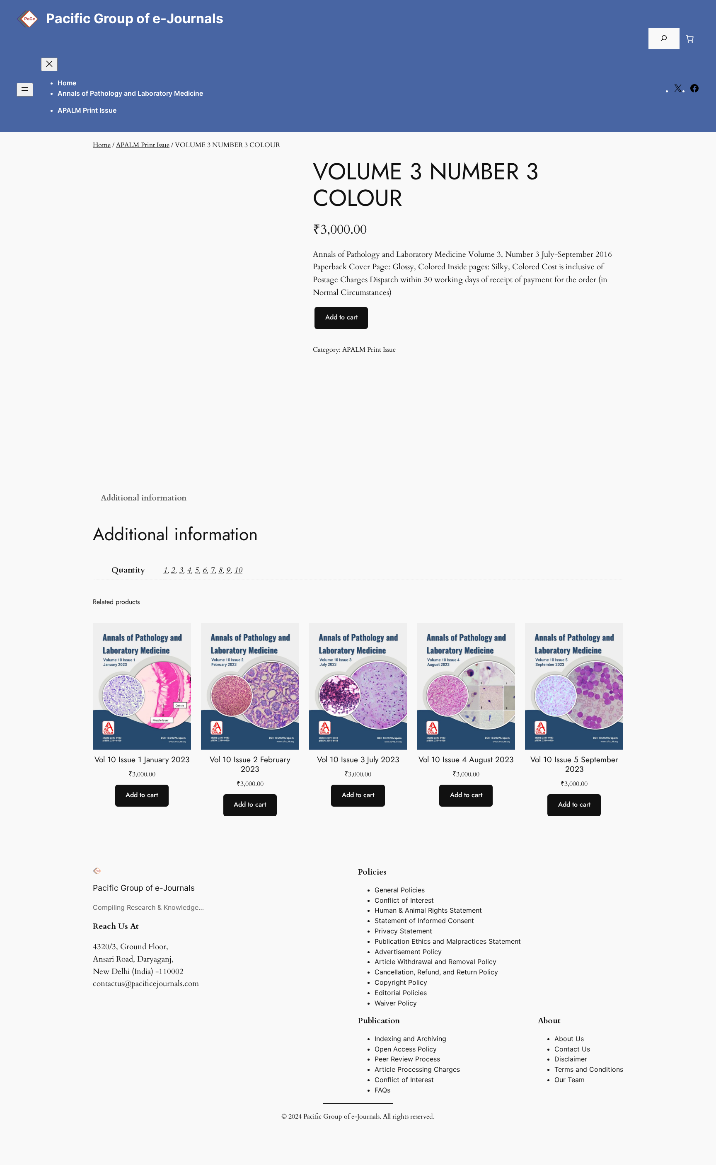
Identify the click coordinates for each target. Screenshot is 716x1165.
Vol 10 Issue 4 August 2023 (465, 759)
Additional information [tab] (143, 498)
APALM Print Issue (142, 145)
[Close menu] (49, 64)
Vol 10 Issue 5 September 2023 (574, 764)
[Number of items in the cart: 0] (689, 38)
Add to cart (341, 317)
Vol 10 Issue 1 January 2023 (141, 759)
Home (67, 83)
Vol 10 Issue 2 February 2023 (250, 764)
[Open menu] (25, 90)
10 (238, 570)
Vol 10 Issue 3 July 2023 (358, 759)
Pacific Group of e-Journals (134, 18)
